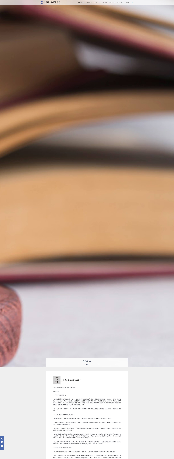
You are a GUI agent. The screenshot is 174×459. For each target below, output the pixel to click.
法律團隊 (88, 2)
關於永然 (80, 2)
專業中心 (96, 2)
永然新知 (87, 361)
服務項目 (105, 2)
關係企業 (119, 2)
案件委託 (128, 2)
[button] (133, 3)
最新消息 (111, 2)
